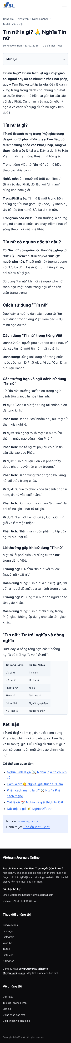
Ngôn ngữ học (40, 18)
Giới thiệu (8, 996)
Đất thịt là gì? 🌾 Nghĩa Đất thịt (30, 809)
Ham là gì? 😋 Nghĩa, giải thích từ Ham (35, 784)
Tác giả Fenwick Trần (15, 1002)
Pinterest (8, 954)
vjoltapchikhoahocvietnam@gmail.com (31, 894)
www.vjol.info (28, 821)
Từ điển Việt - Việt (13, 24)
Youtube (7, 943)
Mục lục (11, 59)
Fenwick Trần (14, 45)
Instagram (8, 936)
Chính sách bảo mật (14, 1014)
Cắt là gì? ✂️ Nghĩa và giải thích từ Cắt (35, 802)
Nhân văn (23, 18)
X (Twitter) (8, 960)
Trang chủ (8, 18)
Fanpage (8, 931)
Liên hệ (7, 1008)
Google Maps (10, 924)
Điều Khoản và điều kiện (16, 1020)
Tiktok (6, 948)
